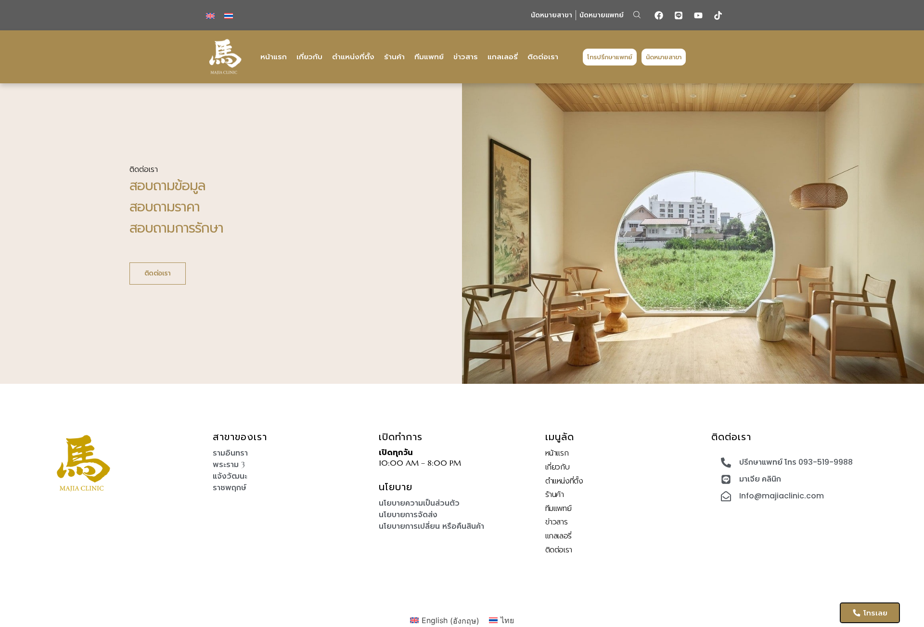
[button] (637, 14)
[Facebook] (658, 15)
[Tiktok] (718, 15)
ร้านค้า (394, 56)
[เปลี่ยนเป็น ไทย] (228, 15)
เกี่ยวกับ (309, 56)
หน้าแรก (273, 56)
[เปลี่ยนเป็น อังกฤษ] (210, 15)
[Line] (678, 15)
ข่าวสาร (465, 56)
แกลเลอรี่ (503, 56)
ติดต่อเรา (542, 56)
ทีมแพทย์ (429, 56)
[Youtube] (698, 15)
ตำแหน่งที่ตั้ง (353, 56)
